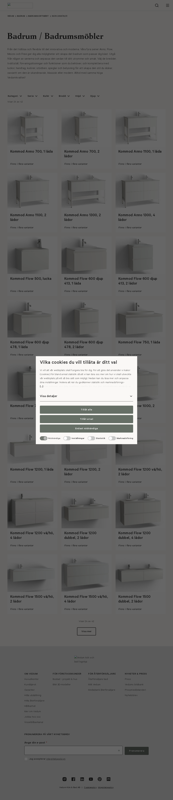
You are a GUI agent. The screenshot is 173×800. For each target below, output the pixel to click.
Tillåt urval (86, 419)
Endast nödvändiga (86, 428)
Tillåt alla (86, 409)
